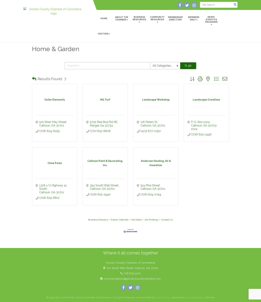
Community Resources (157, 18)
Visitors (103, 34)
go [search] (190, 65)
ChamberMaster (195, 297)
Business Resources (139, 18)
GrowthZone (162, 297)
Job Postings (151, 219)
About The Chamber (121, 18)
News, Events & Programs (211, 19)
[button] (34, 79)
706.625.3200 (132, 273)
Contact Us (167, 219)
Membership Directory (175, 18)
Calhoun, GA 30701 (132, 268)
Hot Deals (136, 219)
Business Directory (98, 219)
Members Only (193, 18)
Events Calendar (120, 219)
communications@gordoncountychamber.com (132, 278)
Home (103, 18)
